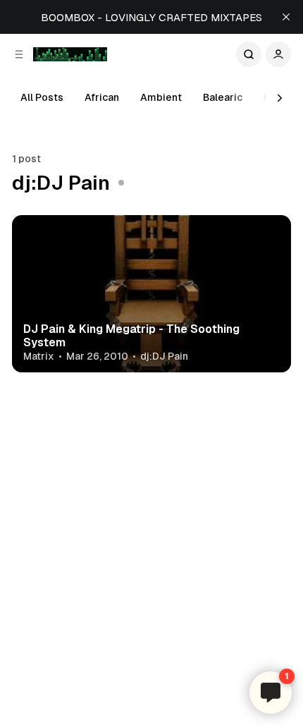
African (102, 97)
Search (248, 54)
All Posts (41, 97)
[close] (286, 17)
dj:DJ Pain (164, 356)
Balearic (222, 97)
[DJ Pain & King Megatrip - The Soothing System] (152, 293)
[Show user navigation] (278, 54)
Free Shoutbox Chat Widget (246, 659)
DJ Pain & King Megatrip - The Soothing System (131, 335)
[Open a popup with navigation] (19, 54)
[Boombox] (70, 54)
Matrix (38, 356)
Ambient (161, 97)
